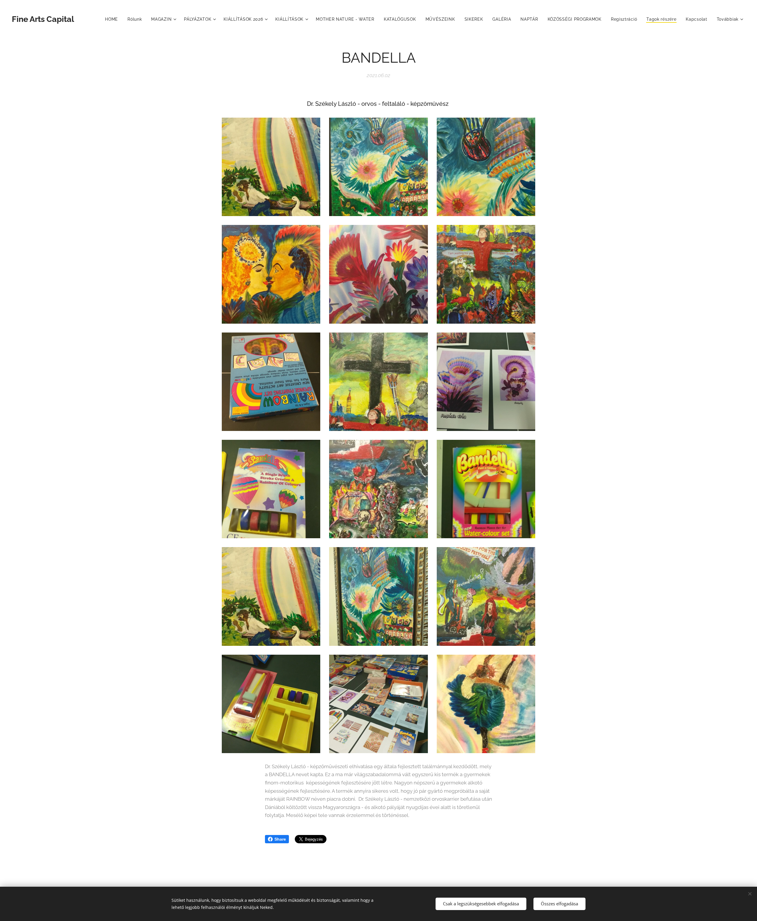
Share (280, 839)
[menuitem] (113, 19)
